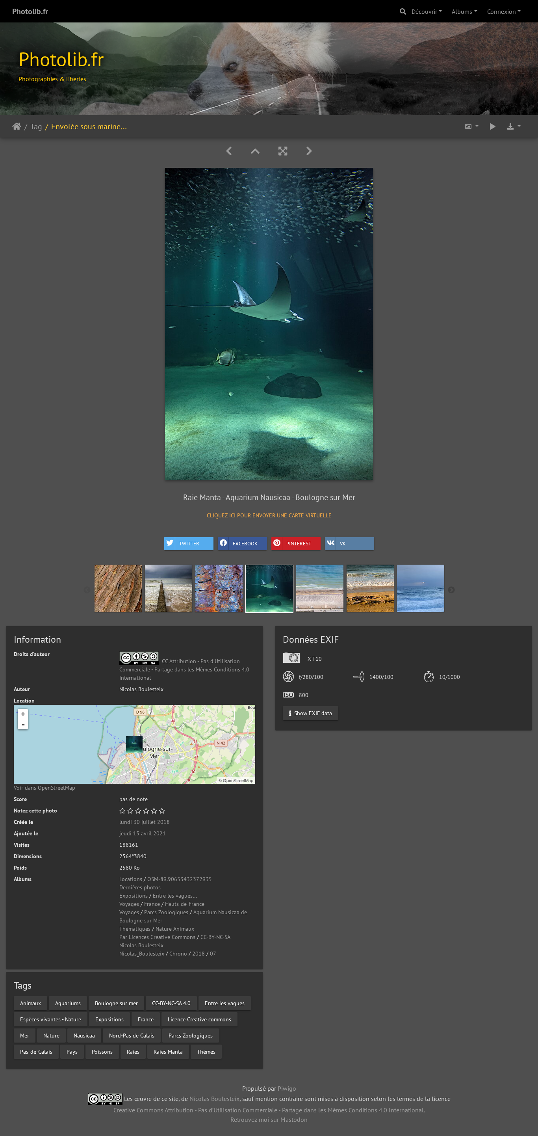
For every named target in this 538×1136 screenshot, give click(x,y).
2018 (198, 953)
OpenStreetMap (238, 780)
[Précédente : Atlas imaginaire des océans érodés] (228, 151)
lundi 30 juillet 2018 (144, 822)
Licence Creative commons (199, 1019)
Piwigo (287, 1088)
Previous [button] (87, 590)
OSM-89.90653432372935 (179, 879)
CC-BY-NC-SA (215, 937)
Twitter (189, 543)
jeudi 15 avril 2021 (142, 833)
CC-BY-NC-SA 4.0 (171, 1002)
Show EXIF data (312, 712)
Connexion (501, 11)
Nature (51, 1035)
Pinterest (298, 543)
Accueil (16, 126)
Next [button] (451, 590)
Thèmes (206, 1051)
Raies (133, 1051)
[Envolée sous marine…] (134, 744)
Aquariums (68, 1002)
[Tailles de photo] (471, 126)
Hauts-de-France (184, 903)
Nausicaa (84, 1035)
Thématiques (134, 928)
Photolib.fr (30, 11)
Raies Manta (168, 1051)
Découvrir (424, 11)
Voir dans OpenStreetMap (44, 787)
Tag (36, 126)
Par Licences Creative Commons (157, 937)
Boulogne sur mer (116, 1002)
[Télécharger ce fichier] (513, 126)
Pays (72, 1051)
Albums (462, 11)
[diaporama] (493, 126)
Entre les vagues (225, 1002)
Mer (24, 1035)
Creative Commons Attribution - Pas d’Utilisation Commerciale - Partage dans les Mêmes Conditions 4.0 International (268, 1110)
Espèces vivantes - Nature (50, 1019)
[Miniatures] (255, 151)
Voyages (129, 903)
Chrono (178, 953)
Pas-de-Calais (36, 1051)
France (152, 903)
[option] (118, 588)
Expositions (133, 895)
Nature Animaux (175, 928)
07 (213, 953)
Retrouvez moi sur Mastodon (269, 1119)
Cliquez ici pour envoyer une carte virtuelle (269, 515)
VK (343, 543)
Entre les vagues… (175, 895)
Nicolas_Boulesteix (141, 953)
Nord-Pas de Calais (131, 1035)
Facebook (245, 543)
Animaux (30, 1002)
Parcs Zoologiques (166, 912)
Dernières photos (140, 887)
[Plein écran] (283, 151)
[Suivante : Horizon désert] (309, 151)
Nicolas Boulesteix (141, 945)
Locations (130, 879)
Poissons (102, 1051)
